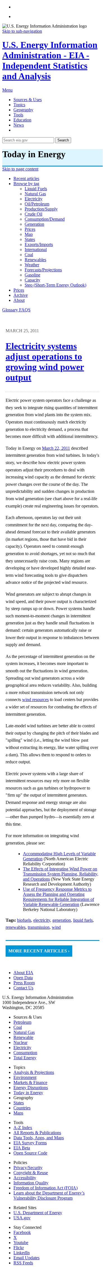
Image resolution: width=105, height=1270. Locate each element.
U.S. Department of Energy (37, 1212)
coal (29, 254)
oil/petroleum (37, 203)
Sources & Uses (27, 99)
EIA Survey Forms (30, 1142)
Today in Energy (28, 1092)
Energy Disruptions (30, 1087)
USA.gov (22, 1217)
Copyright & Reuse (30, 1172)
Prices (18, 290)
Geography (23, 109)
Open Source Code (30, 1153)
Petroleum (22, 1022)
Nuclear (20, 1042)
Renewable (23, 1037)
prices (30, 229)
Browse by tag (26, 183)
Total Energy (24, 1057)
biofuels (24, 920)
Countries (22, 1107)
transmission (39, 927)
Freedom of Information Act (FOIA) (45, 1187)
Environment (24, 1077)
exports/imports (39, 244)
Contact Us (23, 987)
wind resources (35, 699)
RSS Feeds (23, 1262)
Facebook (22, 1232)
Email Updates (26, 1257)
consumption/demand (45, 219)
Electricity (22, 1047)
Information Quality (30, 1182)
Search (63, 140)
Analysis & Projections (33, 1072)
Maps (18, 1113)
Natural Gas (24, 1032)
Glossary (10, 309)
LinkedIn (21, 1252)
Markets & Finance (30, 1082)
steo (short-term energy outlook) (55, 285)
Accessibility (24, 1177)
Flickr (18, 1247)
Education (22, 120)
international (36, 249)
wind (56, 927)
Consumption (25, 1052)
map (29, 234)
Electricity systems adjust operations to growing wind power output (45, 361)
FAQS (25, 309)
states (30, 239)
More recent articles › (38, 950)
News (18, 125)
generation (34, 224)
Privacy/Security (28, 1167)
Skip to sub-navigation (22, 31)
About (19, 300)
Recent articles (26, 178)
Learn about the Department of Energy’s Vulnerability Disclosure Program (49, 1195)
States (18, 1102)
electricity (34, 198)
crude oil (33, 214)
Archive (20, 295)
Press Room (24, 982)
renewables (35, 259)
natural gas (35, 193)
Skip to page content (20, 169)
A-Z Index (22, 1127)
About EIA (23, 972)
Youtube (20, 1242)
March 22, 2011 (56, 448)
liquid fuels (36, 188)
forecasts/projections (43, 269)
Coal (17, 1027)
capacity (32, 280)
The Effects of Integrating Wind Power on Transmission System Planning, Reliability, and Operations (60, 873)
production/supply (41, 209)
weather (32, 264)
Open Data (23, 977)
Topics (19, 104)
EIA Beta (21, 1147)
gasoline (32, 274)
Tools (18, 114)
